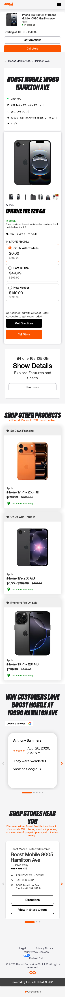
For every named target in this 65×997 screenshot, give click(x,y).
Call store (32, 48)
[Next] (62, 763)
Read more (32, 387)
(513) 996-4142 (25, 879)
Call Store (24, 334)
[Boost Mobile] (8, 4)
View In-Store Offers (32, 909)
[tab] (32, 992)
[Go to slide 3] (37, 792)
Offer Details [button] (33, 991)
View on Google (28, 769)
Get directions (32, 40)
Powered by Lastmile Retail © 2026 (32, 982)
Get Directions (24, 323)
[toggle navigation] (59, 4)
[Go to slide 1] (27, 792)
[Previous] (3, 763)
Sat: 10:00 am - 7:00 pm (27, 105)
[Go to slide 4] (39, 792)
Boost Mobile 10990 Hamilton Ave (29, 60)
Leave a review (16, 723)
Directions (32, 900)
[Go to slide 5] (42, 792)
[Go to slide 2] (34, 792)
